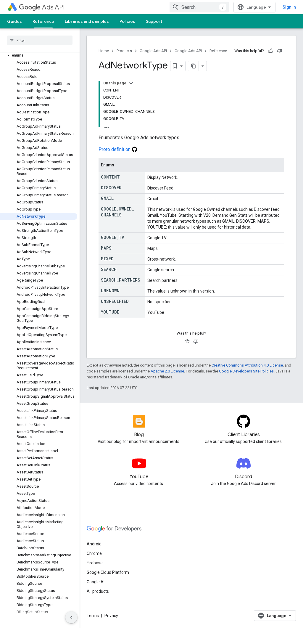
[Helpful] (270, 50)
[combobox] (199, 7)
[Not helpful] (279, 50)
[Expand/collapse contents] (131, 83)
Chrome (94, 553)
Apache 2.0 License (167, 371)
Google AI (95, 581)
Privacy (111, 615)
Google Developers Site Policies (246, 371)
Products (124, 51)
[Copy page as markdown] (193, 66)
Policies (127, 21)
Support (154, 21)
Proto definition (115, 149)
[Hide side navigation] (71, 617)
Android (94, 544)
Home (104, 51)
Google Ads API (153, 51)
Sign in (289, 7)
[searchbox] (39, 40)
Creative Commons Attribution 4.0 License (247, 365)
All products (98, 591)
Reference (43, 21)
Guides (14, 21)
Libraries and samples (87, 21)
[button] (38, 55)
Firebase (95, 562)
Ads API (53, 7)
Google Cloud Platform (108, 572)
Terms (93, 615)
